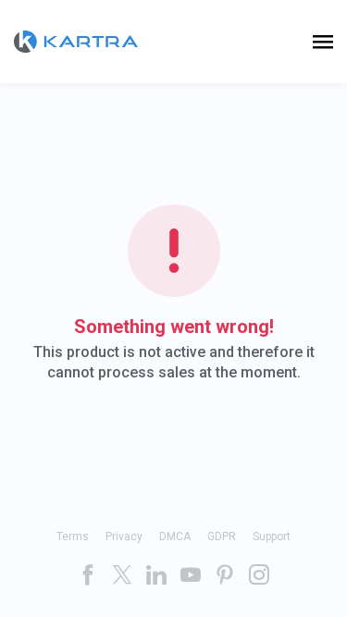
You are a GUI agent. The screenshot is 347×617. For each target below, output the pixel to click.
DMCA (175, 536)
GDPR (221, 536)
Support (272, 536)
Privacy (124, 536)
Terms (72, 536)
